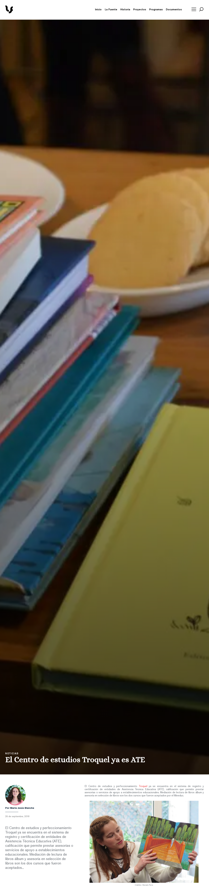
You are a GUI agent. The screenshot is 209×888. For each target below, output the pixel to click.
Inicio (98, 9)
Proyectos (139, 9)
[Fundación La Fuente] (20, 12)
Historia (125, 9)
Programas (156, 9)
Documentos (174, 9)
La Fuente (111, 9)
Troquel (143, 786)
